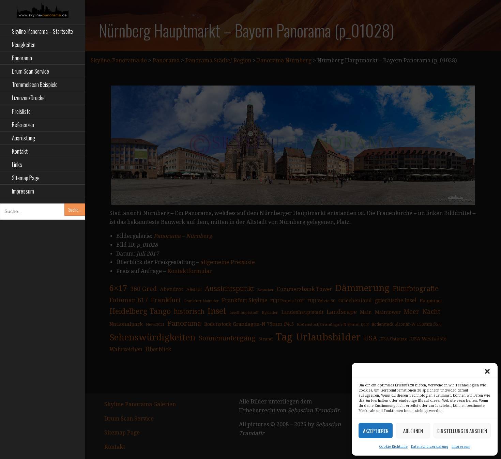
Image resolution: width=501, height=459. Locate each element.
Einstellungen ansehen (462, 430)
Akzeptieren (376, 430)
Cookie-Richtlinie (393, 446)
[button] (487, 371)
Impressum (461, 446)
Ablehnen (413, 430)
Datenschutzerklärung (429, 446)
